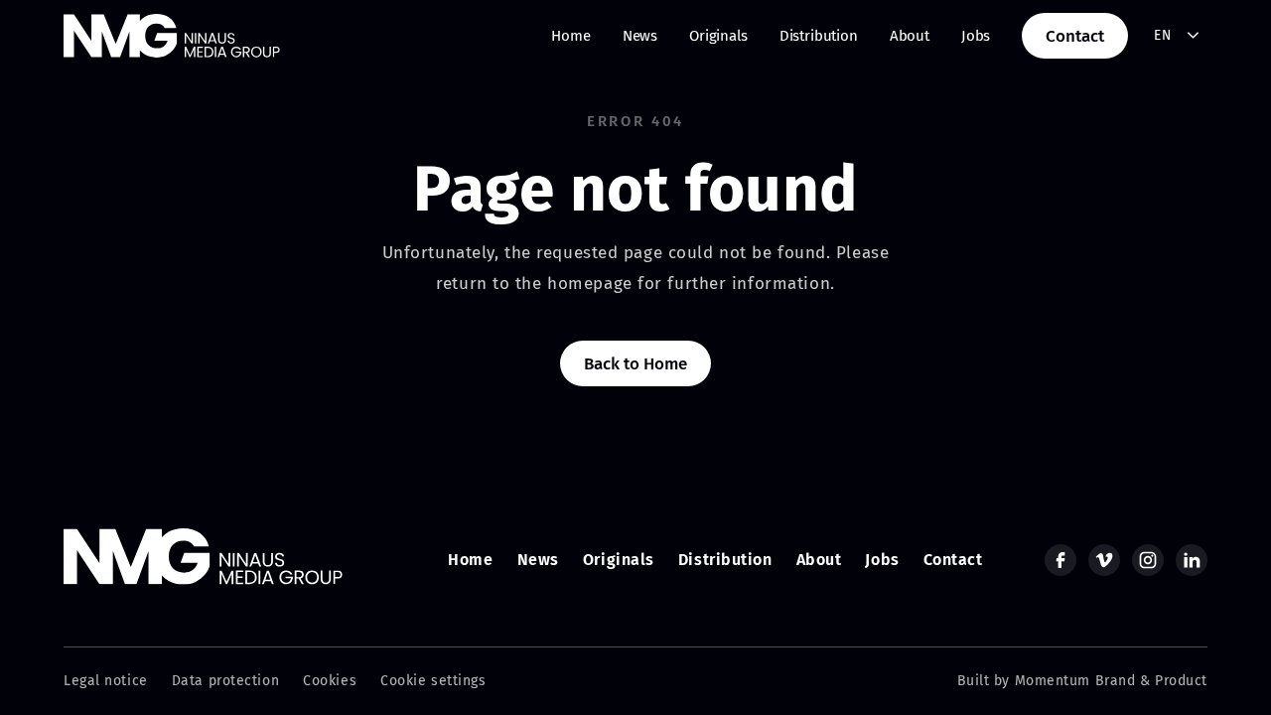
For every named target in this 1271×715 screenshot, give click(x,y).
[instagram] (1148, 560)
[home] (172, 36)
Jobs (975, 36)
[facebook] (1060, 560)
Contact (1075, 36)
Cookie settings (433, 680)
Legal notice (106, 680)
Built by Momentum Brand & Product (1082, 680)
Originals (718, 36)
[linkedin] (1191, 560)
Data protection (225, 680)
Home (570, 36)
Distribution (818, 36)
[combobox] (1177, 36)
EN (1162, 35)
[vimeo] (1104, 560)
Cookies (329, 680)
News (640, 36)
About (909, 36)
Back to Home (635, 364)
